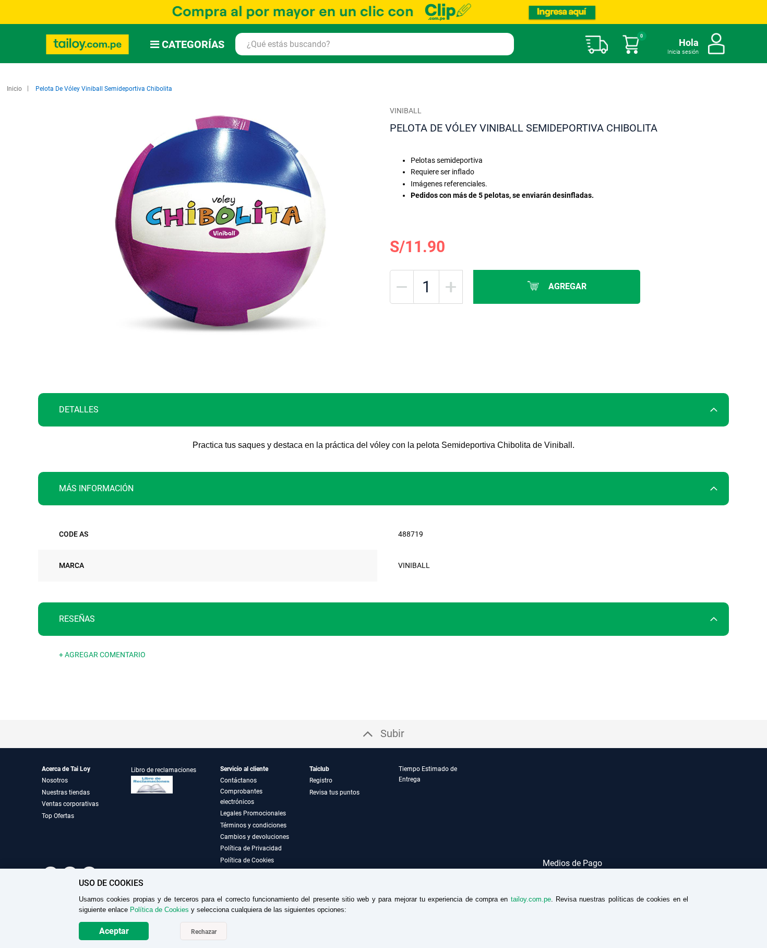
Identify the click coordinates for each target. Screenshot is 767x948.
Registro (320, 780)
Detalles (79, 409)
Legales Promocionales (253, 813)
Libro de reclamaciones (163, 770)
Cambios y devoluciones (254, 836)
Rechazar (204, 931)
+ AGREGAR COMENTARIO (102, 654)
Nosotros (55, 780)
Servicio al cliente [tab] (244, 769)
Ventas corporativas (70, 804)
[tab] (383, 409)
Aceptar (114, 931)
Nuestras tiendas (66, 792)
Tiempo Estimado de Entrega (428, 774)
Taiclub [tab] (319, 769)
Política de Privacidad (251, 848)
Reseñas (77, 619)
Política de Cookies (247, 860)
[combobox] (374, 44)
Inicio (14, 88)
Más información (96, 488)
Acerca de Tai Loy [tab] (66, 769)
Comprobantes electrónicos (241, 796)
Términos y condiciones (253, 825)
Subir (392, 733)
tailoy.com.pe (531, 899)
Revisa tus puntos (334, 792)
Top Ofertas (58, 816)
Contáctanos (238, 780)
